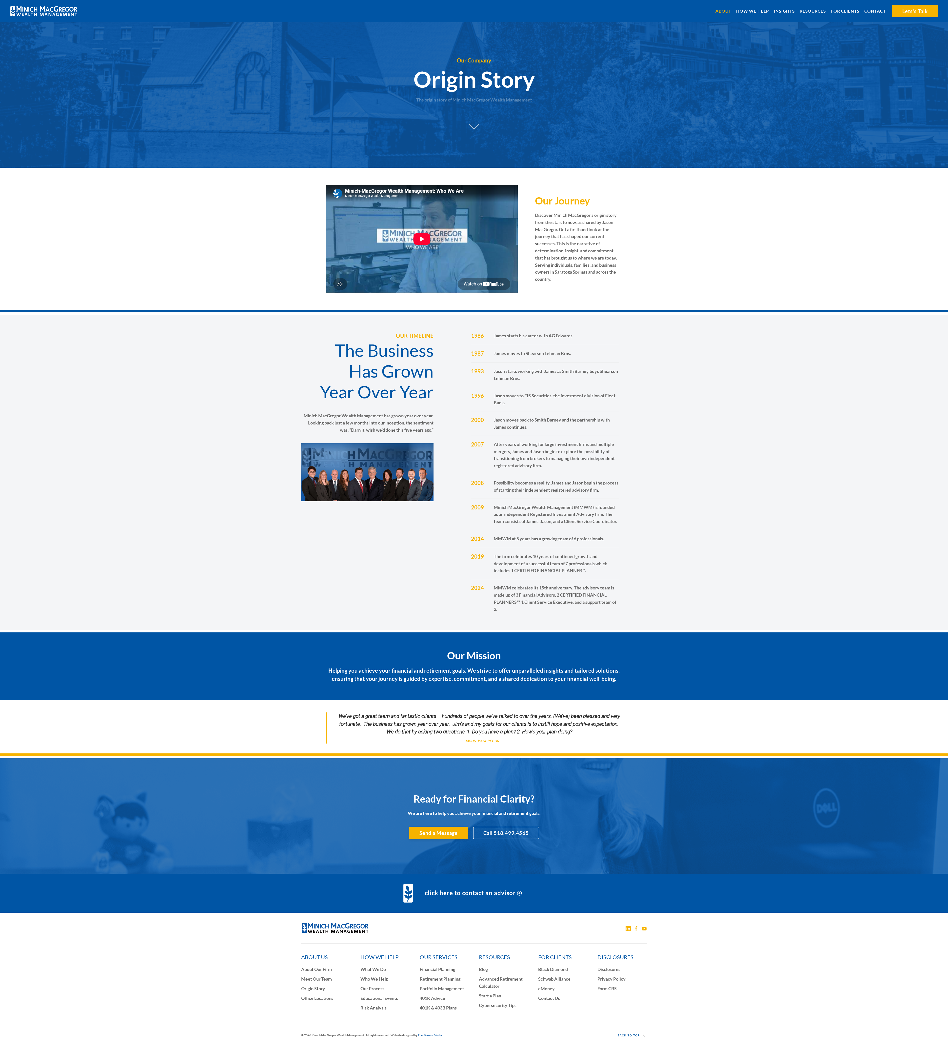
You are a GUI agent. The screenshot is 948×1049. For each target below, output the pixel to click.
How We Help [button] (752, 11)
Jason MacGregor (482, 741)
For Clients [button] (845, 11)
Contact (875, 11)
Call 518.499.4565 (506, 833)
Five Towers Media (430, 1035)
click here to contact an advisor (470, 892)
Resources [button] (813, 11)
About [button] (723, 11)
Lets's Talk (915, 11)
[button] (643, 1036)
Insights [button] (784, 11)
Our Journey (562, 201)
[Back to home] (44, 11)
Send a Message (438, 833)
